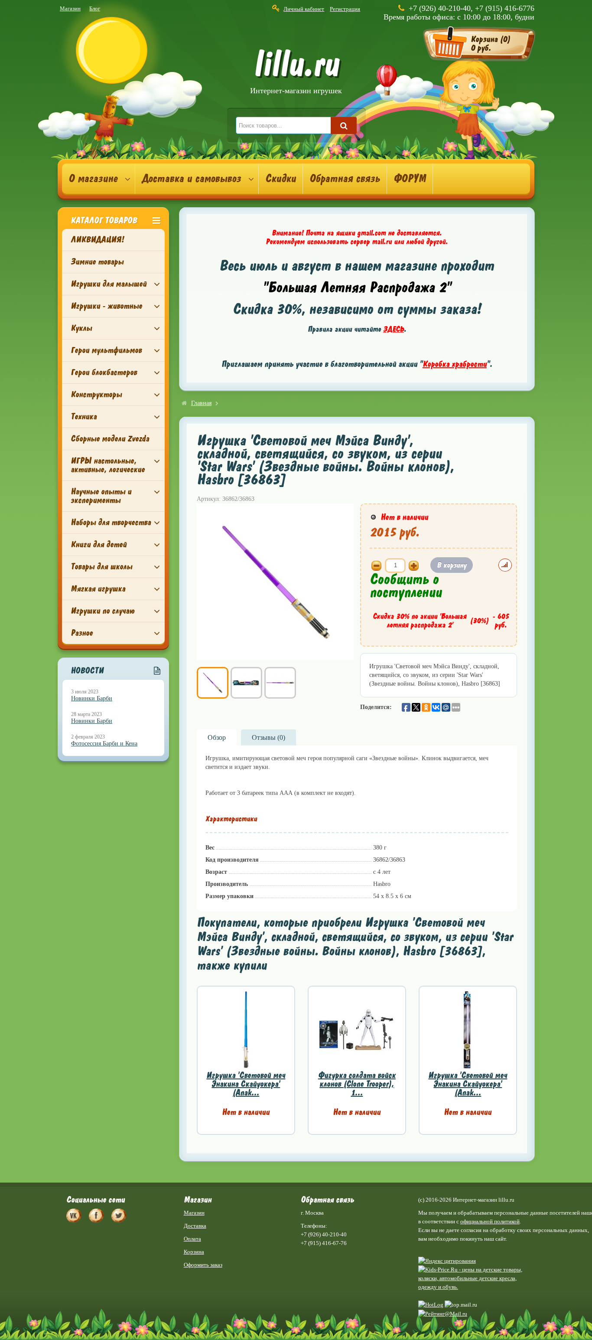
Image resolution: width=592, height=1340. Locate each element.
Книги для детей (99, 544)
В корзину (451, 565)
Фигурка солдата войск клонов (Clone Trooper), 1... (357, 1084)
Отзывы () (268, 737)
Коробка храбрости (455, 364)
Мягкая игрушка (98, 588)
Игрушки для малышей (108, 283)
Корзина (194, 1251)
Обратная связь (344, 179)
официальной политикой (490, 1221)
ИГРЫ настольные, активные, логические (108, 465)
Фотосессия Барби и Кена (104, 743)
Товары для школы (101, 566)
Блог (94, 8)
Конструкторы (96, 394)
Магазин (70, 8)
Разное (82, 633)
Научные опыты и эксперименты (101, 496)
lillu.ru (295, 73)
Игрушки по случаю (102, 610)
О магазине (92, 179)
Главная (201, 403)
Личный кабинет (303, 9)
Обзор (217, 737)
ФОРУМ (410, 179)
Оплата (192, 1238)
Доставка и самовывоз (191, 179)
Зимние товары (97, 261)
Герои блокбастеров (104, 372)
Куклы (81, 328)
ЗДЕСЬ (393, 329)
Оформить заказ (203, 1265)
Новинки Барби (91, 698)
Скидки (280, 179)
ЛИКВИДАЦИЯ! (97, 239)
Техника (84, 416)
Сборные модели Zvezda (110, 438)
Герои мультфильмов (106, 350)
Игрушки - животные (106, 306)
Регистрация (345, 9)
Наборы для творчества (111, 522)
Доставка (195, 1225)
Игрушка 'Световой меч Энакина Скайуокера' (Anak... (245, 1084)
